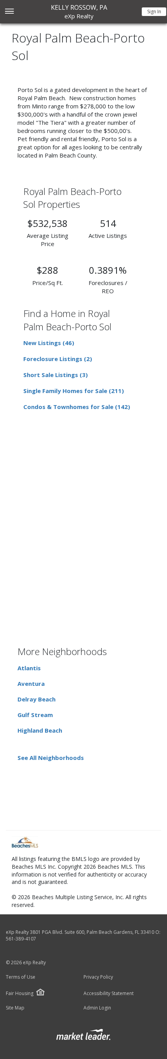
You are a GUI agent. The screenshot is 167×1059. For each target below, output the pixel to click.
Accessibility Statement (109, 993)
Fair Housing (19, 993)
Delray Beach (36, 699)
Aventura (31, 683)
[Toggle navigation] (9, 11)
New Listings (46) (48, 343)
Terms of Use (20, 977)
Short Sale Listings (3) (55, 375)
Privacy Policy (98, 977)
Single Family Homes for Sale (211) (73, 391)
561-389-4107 (21, 938)
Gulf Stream (35, 715)
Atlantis (29, 668)
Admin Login (97, 1008)
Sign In (154, 11)
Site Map (15, 1008)
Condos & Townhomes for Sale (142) (76, 407)
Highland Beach (39, 730)
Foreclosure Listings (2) (57, 359)
